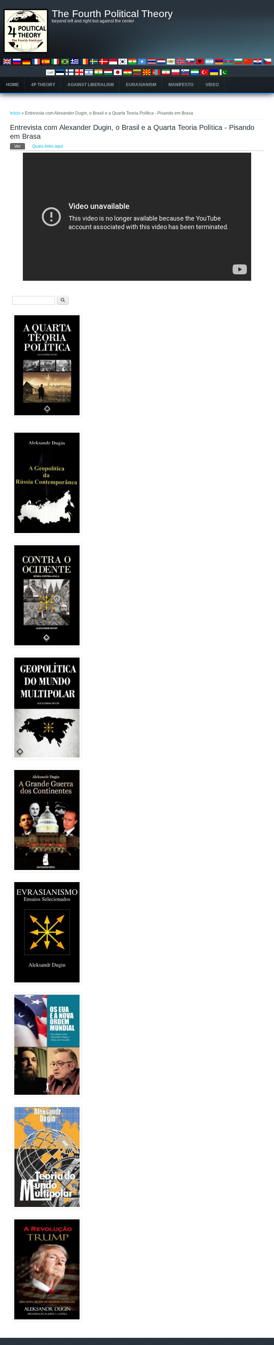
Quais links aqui (47, 146)
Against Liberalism (90, 84)
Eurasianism (141, 84)
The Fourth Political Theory (112, 14)
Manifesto (180, 84)
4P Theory (43, 84)
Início (15, 113)
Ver (19, 146)
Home (12, 84)
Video (212, 84)
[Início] (26, 51)
